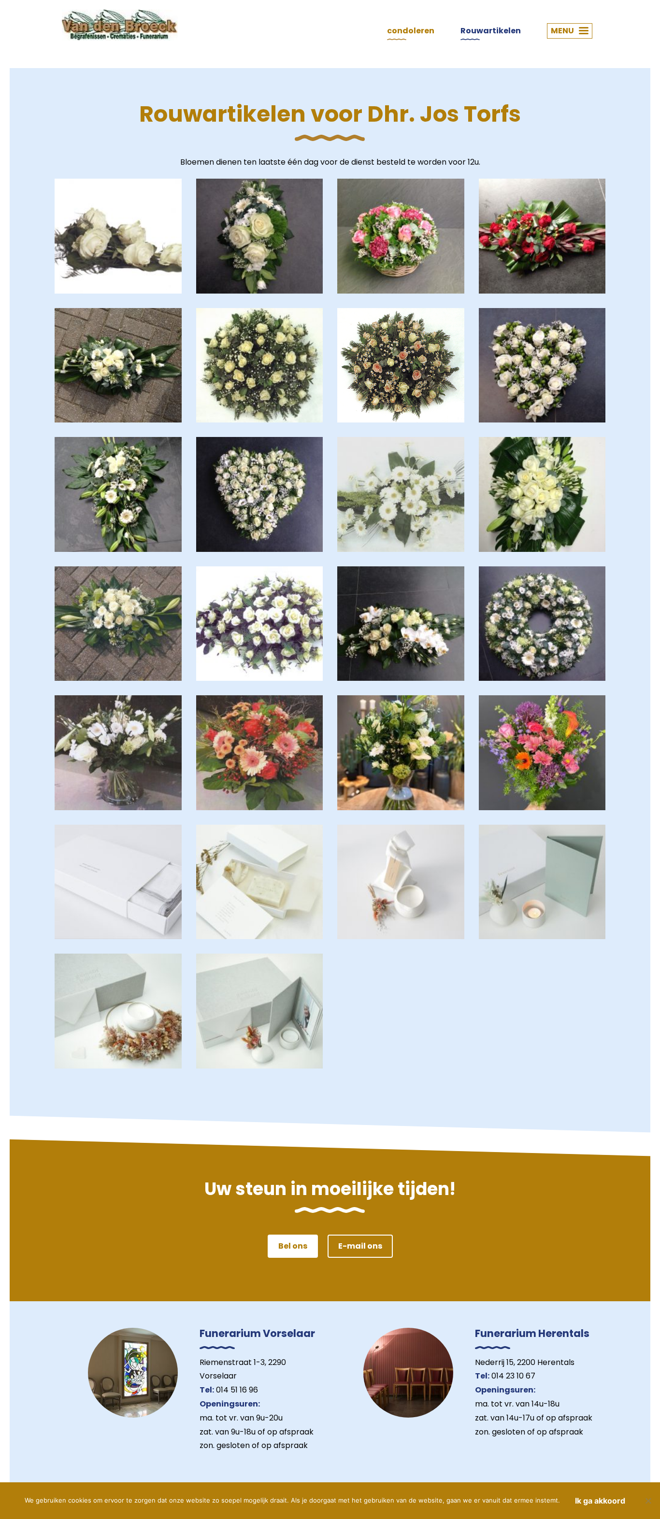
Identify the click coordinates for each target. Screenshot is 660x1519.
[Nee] (648, 1500)
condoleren (410, 30)
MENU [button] (562, 30)
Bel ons (292, 1246)
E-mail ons (360, 1246)
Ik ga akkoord (600, 1500)
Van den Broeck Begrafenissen (120, 25)
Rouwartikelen (490, 30)
